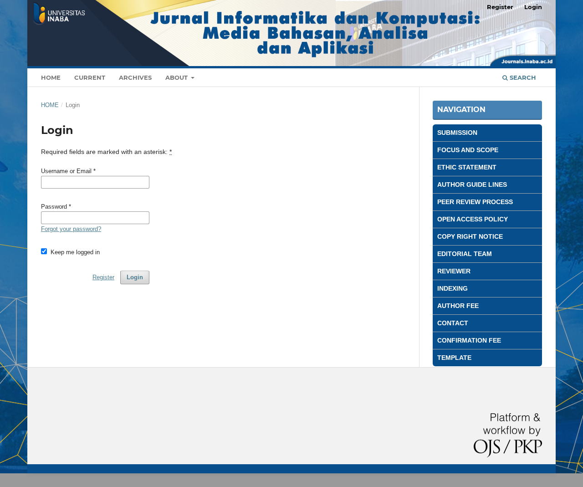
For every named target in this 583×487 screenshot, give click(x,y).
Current (89, 77)
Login (533, 6)
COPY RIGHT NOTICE (470, 236)
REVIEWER (453, 271)
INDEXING (452, 288)
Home (51, 77)
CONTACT (452, 323)
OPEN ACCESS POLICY (472, 219)
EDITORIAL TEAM (464, 253)
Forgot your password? (71, 229)
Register (500, 6)
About (177, 77)
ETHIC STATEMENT (466, 167)
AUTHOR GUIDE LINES (472, 184)
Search (522, 77)
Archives (135, 77)
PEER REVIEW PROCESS (475, 201)
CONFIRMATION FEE (469, 340)
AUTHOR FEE (458, 305)
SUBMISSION (457, 132)
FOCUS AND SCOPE (467, 150)
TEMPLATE (454, 357)
